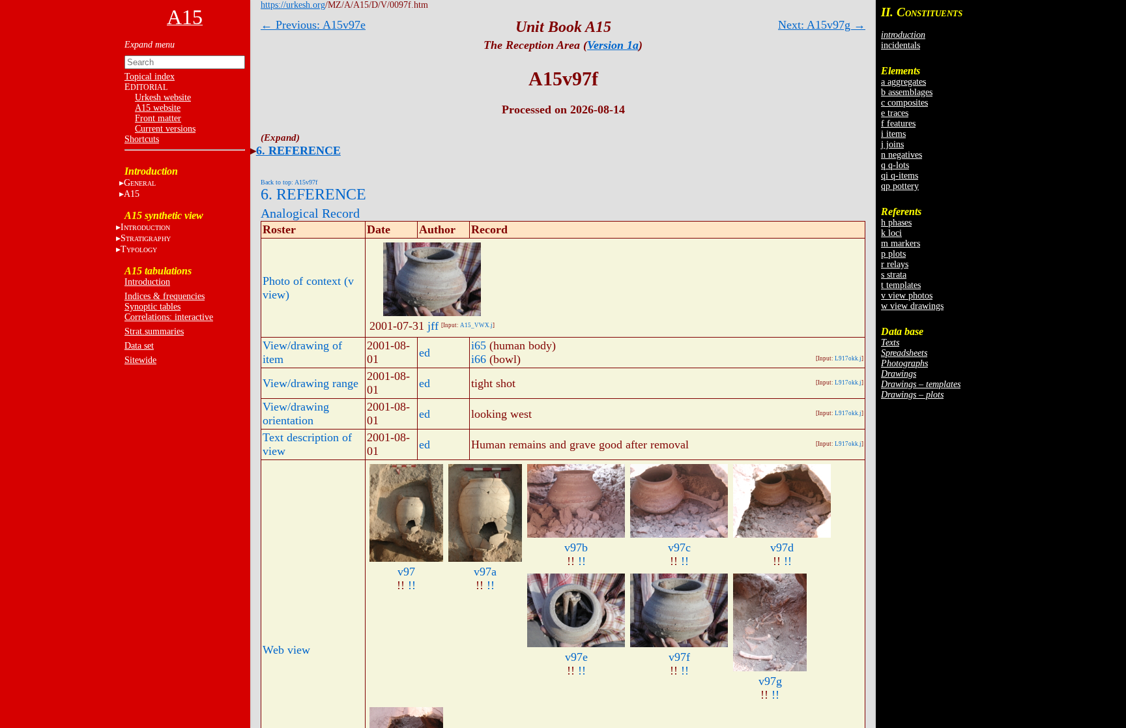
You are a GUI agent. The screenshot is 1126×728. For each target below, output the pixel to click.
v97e (576, 656)
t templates (901, 285)
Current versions (165, 129)
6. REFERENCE (298, 150)
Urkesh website (163, 97)
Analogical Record (310, 213)
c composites (904, 103)
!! (412, 585)
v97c (679, 547)
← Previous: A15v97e (313, 24)
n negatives (901, 155)
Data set (139, 346)
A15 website (157, 108)
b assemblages (906, 92)
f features (898, 123)
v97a (485, 571)
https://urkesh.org (293, 5)
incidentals (900, 45)
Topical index (149, 76)
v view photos (906, 295)
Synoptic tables (152, 307)
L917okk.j (848, 358)
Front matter (158, 118)
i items (893, 134)
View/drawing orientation (296, 413)
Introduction (147, 282)
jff (433, 325)
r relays (894, 264)
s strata (893, 275)
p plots (893, 254)
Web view (286, 649)
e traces (894, 113)
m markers (900, 243)
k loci (891, 233)
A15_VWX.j (476, 325)
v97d (782, 547)
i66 (478, 359)
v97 (406, 571)
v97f (679, 656)
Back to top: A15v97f (289, 182)
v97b (576, 547)
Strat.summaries (154, 331)
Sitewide (140, 360)
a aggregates (903, 82)
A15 (131, 194)
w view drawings (912, 306)
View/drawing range (310, 383)
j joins (892, 144)
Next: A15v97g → (821, 24)
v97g (770, 681)
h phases (896, 222)
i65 (478, 345)
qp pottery (900, 186)
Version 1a (613, 44)
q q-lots (895, 165)
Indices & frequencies (164, 296)
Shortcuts (141, 139)
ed (424, 352)
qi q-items (899, 176)
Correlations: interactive (168, 317)
